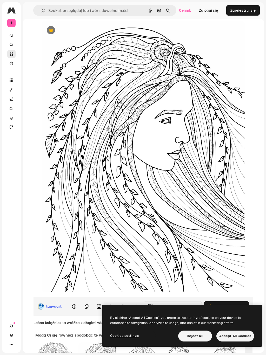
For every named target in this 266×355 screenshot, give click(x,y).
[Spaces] (11, 90)
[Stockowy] (11, 54)
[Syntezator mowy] (11, 118)
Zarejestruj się (243, 10)
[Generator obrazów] (11, 99)
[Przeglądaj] (11, 63)
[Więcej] (11, 344)
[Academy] (11, 335)
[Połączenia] (11, 326)
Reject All (195, 336)
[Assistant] (11, 127)
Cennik (185, 10)
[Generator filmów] (11, 108)
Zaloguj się (208, 10)
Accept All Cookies (235, 336)
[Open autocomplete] (41, 10)
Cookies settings (124, 335)
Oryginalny (77, 30)
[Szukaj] (11, 45)
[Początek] (11, 35)
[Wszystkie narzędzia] (11, 80)
